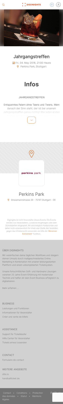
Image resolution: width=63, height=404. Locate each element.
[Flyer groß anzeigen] (31, 27)
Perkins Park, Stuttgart (33, 66)
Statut (24, 396)
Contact (7, 393)
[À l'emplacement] (31, 173)
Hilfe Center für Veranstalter (16, 338)
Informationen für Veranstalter (17, 312)
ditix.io (5, 374)
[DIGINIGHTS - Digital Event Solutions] (31, 4)
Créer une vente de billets (15, 316)
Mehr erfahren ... (10, 288)
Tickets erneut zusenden (14, 342)
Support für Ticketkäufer (14, 334)
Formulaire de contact (13, 360)
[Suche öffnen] (3, 4)
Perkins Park (31, 194)
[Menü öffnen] (52, 5)
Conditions (22, 393)
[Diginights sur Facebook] (50, 393)
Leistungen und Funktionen (15, 308)
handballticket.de (11, 378)
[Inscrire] (58, 4)
